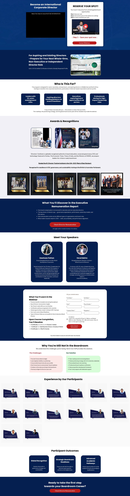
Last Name (87, 297)
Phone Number (87, 304)
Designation (87, 310)
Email (68, 304)
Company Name (71, 310)
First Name (70, 297)
